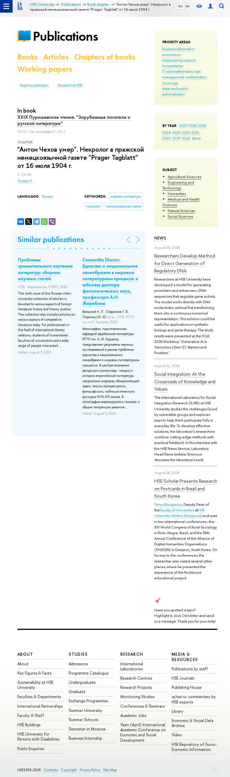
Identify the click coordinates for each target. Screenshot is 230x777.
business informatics (178, 48)
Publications (65, 36)
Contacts (50, 769)
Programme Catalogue (89, 673)
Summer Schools (83, 719)
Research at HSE (70, 85)
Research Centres (136, 678)
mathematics (196, 76)
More (196, 138)
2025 (202, 125)
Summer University (85, 710)
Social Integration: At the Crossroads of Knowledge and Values (184, 381)
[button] (48, 248)
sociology (170, 82)
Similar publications (50, 239)
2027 (183, 125)
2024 (166, 132)
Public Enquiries (30, 748)
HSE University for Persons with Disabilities (38, 736)
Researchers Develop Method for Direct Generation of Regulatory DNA (184, 263)
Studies (78, 654)
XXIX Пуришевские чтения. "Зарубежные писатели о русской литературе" (73, 120)
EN (187, 6)
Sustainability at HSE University (35, 685)
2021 (195, 132)
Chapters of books (104, 57)
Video (177, 734)
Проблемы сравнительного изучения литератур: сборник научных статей (45, 269)
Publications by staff (190, 668)
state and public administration (175, 91)
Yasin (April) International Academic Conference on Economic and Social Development (143, 732)
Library (177, 711)
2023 (176, 132)
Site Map (110, 769)
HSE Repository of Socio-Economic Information (194, 747)
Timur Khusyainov (168, 504)
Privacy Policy (90, 769)
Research (131, 654)
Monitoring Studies (137, 696)
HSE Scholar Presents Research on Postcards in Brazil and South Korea (185, 488)
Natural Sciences (181, 210)
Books (27, 57)
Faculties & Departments (39, 696)
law (198, 71)
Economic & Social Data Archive (192, 723)
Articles (55, 57)
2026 (193, 125)
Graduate (77, 691)
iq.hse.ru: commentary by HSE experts (194, 699)
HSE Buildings (28, 724)
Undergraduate (82, 682)
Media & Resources (185, 656)
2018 (186, 138)
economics (171, 54)
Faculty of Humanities (177, 509)
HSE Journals (183, 678)
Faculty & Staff (30, 715)
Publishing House (187, 687)
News (160, 238)
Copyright (69, 769)
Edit (214, 769)
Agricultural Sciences (184, 176)
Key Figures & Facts (34, 673)
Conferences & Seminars (142, 706)
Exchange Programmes (88, 700)
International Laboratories (131, 666)
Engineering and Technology (178, 185)
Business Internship (85, 738)
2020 (166, 138)
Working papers (44, 69)
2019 (176, 138)
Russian (47, 196)
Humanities (177, 193)
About (25, 654)
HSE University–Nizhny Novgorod (179, 512)
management (173, 76)
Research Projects (136, 687)
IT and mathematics (178, 71)
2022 (186, 132)
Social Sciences (180, 216)
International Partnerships (40, 706)
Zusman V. (25, 181)
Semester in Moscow (87, 729)
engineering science (179, 60)
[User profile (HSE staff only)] (210, 6)
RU (181, 6)
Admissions (78, 663)
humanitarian (172, 65)
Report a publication (34, 85)
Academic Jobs (133, 715)
